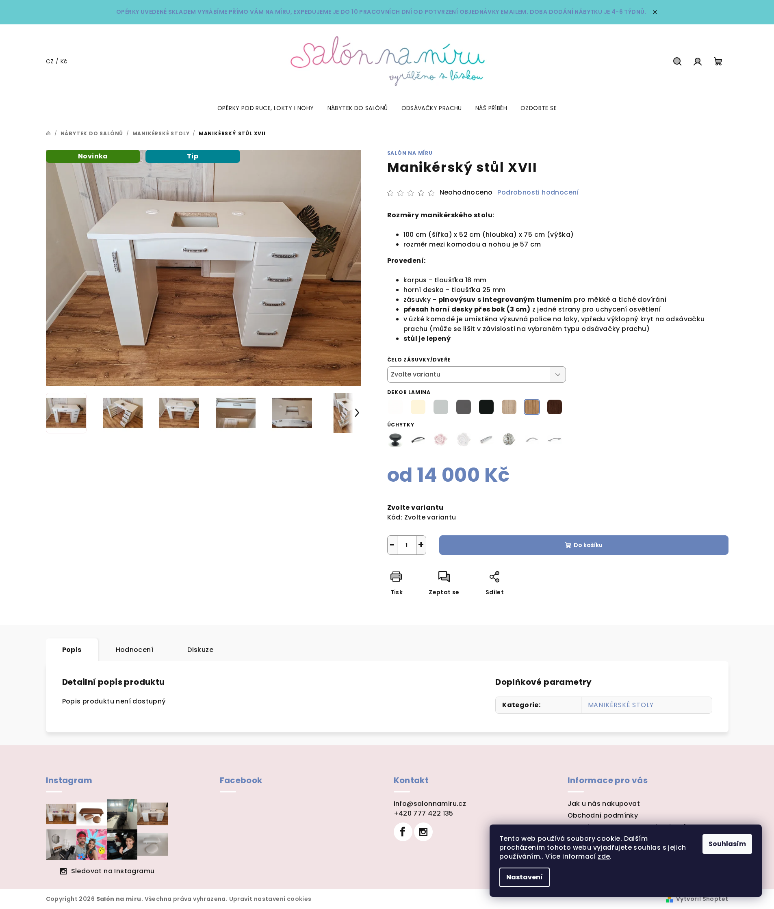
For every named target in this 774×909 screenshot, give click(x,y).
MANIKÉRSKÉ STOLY (621, 705)
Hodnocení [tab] (135, 649)
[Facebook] (403, 831)
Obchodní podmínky (603, 815)
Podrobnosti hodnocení (538, 192)
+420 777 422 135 (423, 813)
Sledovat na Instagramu (113, 871)
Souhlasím (727, 843)
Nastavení (524, 877)
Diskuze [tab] (200, 649)
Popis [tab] (72, 649)
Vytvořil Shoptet (702, 899)
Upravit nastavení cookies (270, 899)
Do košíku (588, 545)
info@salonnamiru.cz (430, 803)
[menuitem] (266, 108)
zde (604, 856)
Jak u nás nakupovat (604, 803)
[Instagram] (423, 831)
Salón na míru (410, 152)
